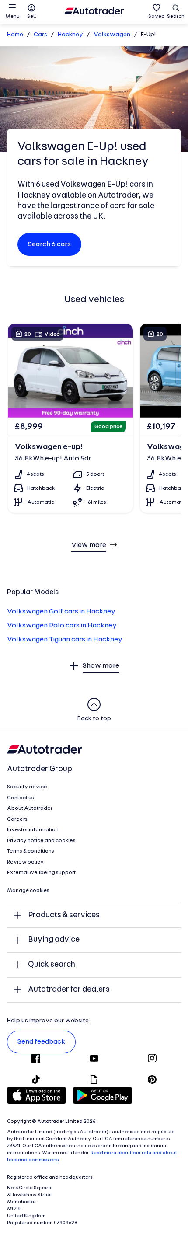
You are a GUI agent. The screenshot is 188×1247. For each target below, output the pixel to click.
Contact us (20, 798)
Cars (40, 34)
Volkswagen (112, 34)
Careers (17, 819)
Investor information (33, 829)
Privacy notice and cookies (41, 840)
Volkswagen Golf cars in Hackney (61, 611)
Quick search (51, 965)
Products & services (64, 915)
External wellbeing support (41, 872)
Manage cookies (28, 890)
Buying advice (54, 940)
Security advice (27, 787)
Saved (156, 16)
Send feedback (41, 1041)
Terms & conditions (30, 851)
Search (176, 16)
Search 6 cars (49, 244)
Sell (31, 16)
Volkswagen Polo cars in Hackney (62, 625)
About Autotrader (29, 808)
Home (15, 34)
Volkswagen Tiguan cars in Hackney (64, 639)
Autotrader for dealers (69, 990)
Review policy (25, 862)
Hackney (70, 34)
